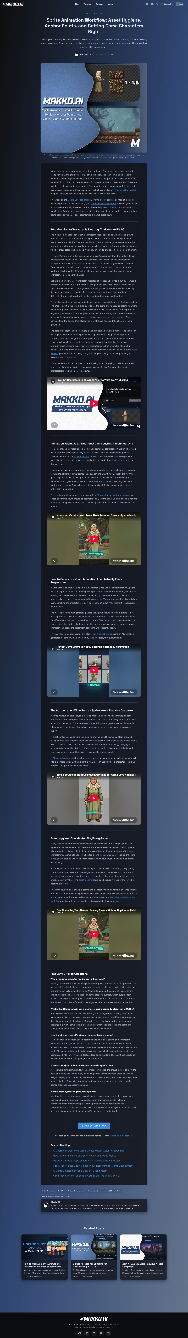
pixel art (82, 271)
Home (180, 4)
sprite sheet (62, 624)
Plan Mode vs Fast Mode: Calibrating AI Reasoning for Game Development (93, 1165)
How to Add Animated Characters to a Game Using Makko (84, 1155)
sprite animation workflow (103, 203)
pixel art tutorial (104, 634)
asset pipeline (85, 880)
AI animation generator (108, 495)
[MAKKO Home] (13, 4)
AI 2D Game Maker (115, 1191)
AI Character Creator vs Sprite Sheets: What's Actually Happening (88, 1150)
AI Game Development (76, 1191)
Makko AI (55, 1202)
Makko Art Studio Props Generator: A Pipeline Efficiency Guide (86, 1160)
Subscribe (168, 4)
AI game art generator (125, 190)
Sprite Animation (94, 14)
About (110, 4)
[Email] (108, 1333)
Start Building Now (94, 1126)
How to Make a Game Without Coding (56, 1196)
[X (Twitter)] (157, 4)
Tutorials (87, 4)
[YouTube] (152, 4)
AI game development (63, 758)
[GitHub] (79, 1333)
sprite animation (64, 171)
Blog (77, 4)
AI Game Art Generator (96, 1191)
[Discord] (147, 4)
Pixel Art (61, 1191)
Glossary (99, 4)
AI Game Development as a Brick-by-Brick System (80, 1170)
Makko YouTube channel (79, 199)
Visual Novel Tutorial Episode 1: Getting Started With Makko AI (86, 1175)
